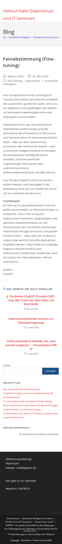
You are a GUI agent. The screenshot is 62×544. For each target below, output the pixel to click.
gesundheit (33, 80)
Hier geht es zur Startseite (21, 480)
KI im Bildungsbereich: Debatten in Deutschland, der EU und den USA (31, 529)
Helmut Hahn (16, 76)
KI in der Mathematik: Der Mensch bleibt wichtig (27, 401)
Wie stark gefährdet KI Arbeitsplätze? (22, 389)
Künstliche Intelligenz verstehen (37, 518)
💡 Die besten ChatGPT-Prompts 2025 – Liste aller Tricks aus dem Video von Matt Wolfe (31, 300)
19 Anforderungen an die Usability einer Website (31, 534)
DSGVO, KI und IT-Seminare (19, 521)
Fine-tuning (15, 80)
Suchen (7, 365)
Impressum (12, 463)
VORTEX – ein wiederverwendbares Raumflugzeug (29, 525)
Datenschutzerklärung (18, 459)
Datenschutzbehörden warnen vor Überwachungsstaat (31, 320)
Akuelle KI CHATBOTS (18, 488)
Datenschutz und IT (44, 521)
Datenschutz (13, 518)
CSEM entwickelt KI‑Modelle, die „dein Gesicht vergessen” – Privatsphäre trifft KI (31, 345)
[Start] (4, 37)
